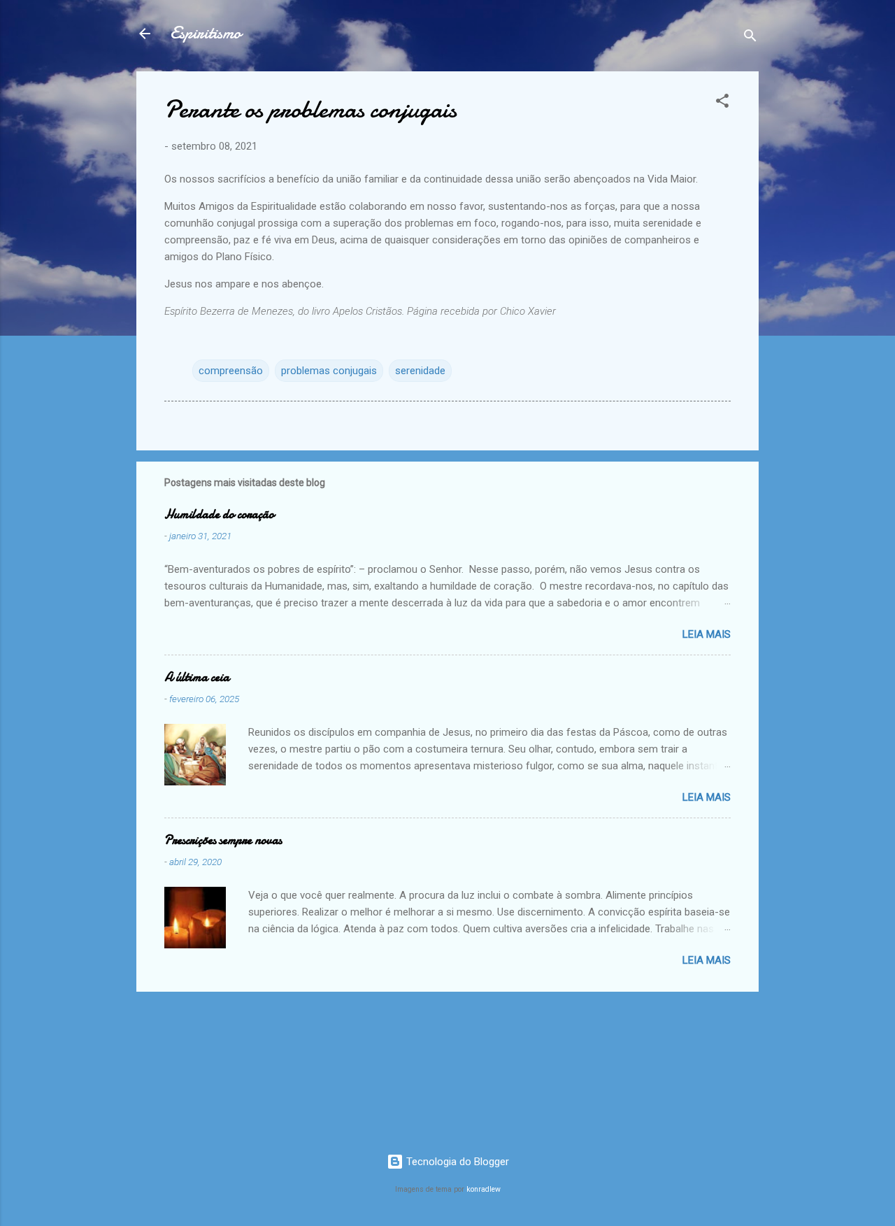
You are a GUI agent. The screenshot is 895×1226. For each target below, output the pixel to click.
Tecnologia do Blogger (456, 1161)
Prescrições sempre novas (223, 840)
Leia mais (706, 634)
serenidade (420, 370)
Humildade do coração (219, 514)
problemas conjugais (329, 370)
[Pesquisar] (750, 38)
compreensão (231, 370)
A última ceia (196, 677)
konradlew (483, 1189)
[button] (722, 103)
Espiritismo (205, 33)
